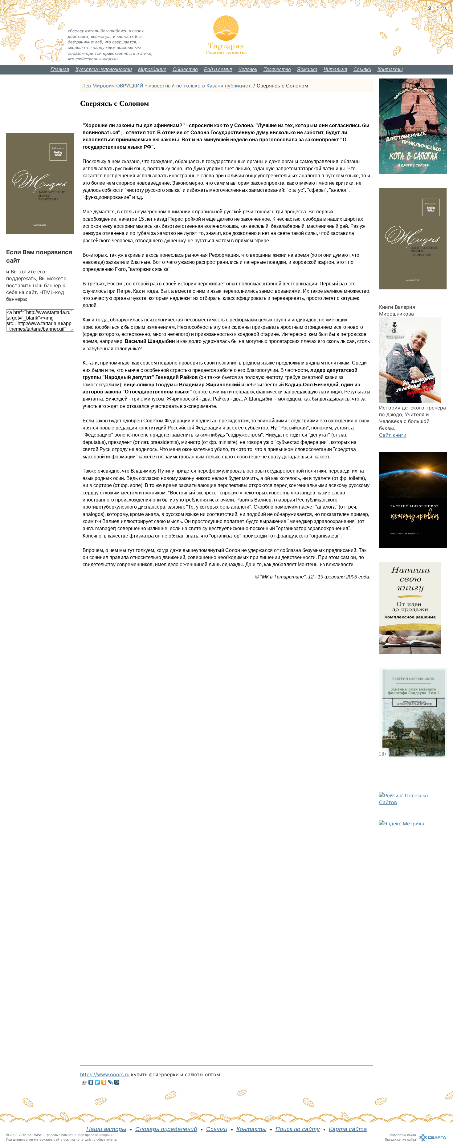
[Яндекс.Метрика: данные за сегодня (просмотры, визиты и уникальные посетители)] (401, 823)
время (302, 255)
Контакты (390, 69)
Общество (185, 69)
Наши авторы (106, 1129)
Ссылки (362, 69)
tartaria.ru (88, 1139)
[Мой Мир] (117, 1082)
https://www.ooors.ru (104, 1074)
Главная (60, 69)
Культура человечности (104, 69)
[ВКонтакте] (91, 1082)
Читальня (335, 69)
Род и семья (218, 69)
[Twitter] (97, 1082)
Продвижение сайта (400, 1139)
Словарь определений (166, 1129)
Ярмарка (307, 69)
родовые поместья (61, 1135)
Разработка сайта (402, 1135)
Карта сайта (348, 1129)
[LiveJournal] (110, 1082)
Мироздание (152, 69)
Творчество (277, 69)
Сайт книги (392, 435)
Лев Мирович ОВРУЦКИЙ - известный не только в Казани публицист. (167, 86)
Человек (247, 69)
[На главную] (429, 8)
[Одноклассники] (104, 1082)
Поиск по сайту (297, 1129)
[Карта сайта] (437, 8)
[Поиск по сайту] (445, 8)
